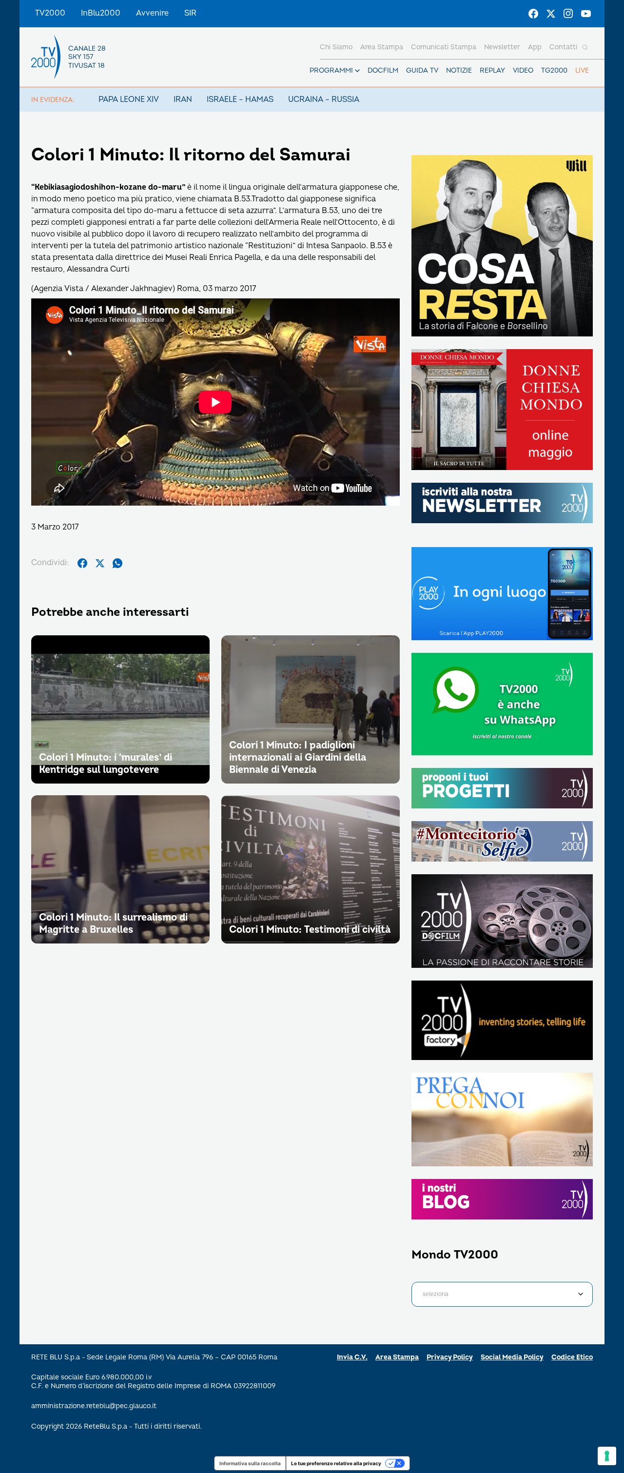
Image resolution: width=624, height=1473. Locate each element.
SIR (190, 13)
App (535, 47)
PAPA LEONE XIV (128, 99)
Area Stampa (397, 1357)
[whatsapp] (117, 563)
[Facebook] (533, 13)
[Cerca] (585, 47)
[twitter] (100, 563)
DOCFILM (383, 70)
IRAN (183, 99)
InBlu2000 (100, 13)
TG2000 (554, 70)
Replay (492, 70)
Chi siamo (336, 47)
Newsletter (502, 47)
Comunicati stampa (443, 47)
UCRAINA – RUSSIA (323, 99)
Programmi (331, 70)
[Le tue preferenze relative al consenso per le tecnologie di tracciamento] (607, 1456)
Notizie (459, 70)
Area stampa (381, 47)
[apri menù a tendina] (357, 71)
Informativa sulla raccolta (250, 1463)
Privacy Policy (450, 1357)
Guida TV (422, 70)
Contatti (563, 47)
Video (523, 70)
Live (582, 70)
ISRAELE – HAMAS (240, 99)
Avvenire (152, 13)
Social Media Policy (512, 1357)
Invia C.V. (352, 1357)
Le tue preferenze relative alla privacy (336, 1463)
